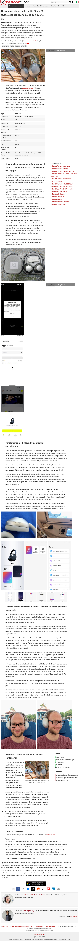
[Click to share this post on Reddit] (38, 889)
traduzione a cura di (29, 41)
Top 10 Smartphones (59, 204)
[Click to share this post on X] (33, 889)
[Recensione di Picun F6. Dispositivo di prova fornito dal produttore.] (37, 770)
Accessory (5, 46)
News (28, 6)
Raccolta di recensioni (40, 6)
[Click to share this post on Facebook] (18, 889)
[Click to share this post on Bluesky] (28, 889)
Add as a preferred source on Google (38, 884)
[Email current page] (58, 889)
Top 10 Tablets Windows (60, 201)
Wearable (24, 46)
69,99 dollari (50, 835)
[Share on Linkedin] (53, 889)
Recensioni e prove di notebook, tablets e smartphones (17, 926)
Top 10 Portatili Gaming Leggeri (63, 171)
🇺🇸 (26, 43)
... (76, 6)
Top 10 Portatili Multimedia (61, 166)
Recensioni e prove (16, 6)
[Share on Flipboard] (48, 889)
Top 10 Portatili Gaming (60, 168)
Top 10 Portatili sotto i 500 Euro (62, 186)
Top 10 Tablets (57, 199)
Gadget (17, 46)
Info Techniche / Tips (58, 6)
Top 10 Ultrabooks (58, 194)
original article (29, 895)
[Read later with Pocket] (43, 889)
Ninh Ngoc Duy (28, 910)
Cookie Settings (39, 934)
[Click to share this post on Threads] (23, 889)
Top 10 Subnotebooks (59, 191)
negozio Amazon (28, 88)
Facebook (73, 916)
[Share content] (13, 889)
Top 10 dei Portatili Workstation (62, 189)
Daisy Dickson (39, 895)
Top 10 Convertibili (58, 196)
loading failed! (50, 50)
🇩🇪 (28, 43)
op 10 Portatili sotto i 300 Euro (63, 184)
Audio (12, 46)
